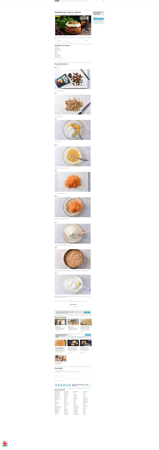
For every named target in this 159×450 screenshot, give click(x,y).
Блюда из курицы (57, 403)
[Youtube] (67, 385)
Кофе (83, 410)
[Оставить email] (78, 335)
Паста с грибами (85, 402)
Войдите (68, 371)
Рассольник (75, 394)
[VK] (59, 385)
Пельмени (84, 394)
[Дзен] (69, 385)
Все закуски (65, 406)
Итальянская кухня (57, 410)
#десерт (65, 301)
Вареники (84, 395)
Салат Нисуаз (66, 395)
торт (81, 296)
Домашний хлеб (76, 403)
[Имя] (64, 373)
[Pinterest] (64, 385)
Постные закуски (76, 409)
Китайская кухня (57, 411)
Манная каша (66, 411)
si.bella (85, 10)
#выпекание (72, 301)
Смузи (84, 413)
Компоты (84, 412)
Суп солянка (75, 396)
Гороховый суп (75, 395)
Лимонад (84, 411)
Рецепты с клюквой (57, 396)
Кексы (74, 402)
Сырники (56, 401)
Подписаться (98, 18)
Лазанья (84, 403)
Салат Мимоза (66, 396)
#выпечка (60, 301)
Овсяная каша (66, 409)
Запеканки (56, 404)
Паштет (65, 404)
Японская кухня (57, 413)
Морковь (56, 193)
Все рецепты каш (66, 414)
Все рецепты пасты (85, 406)
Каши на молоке (66, 413)
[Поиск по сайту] (99, 1)
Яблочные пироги (57, 395)
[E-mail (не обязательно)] (83, 373)
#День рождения (76, 301)
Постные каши (75, 412)
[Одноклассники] (61, 385)
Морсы (84, 409)
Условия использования (84, 337)
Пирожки (75, 404)
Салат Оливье (66, 393)
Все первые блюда (76, 398)
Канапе (65, 402)
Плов (83, 393)
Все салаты (65, 398)
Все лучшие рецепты (57, 406)
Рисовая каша (66, 410)
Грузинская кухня (57, 409)
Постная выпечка (76, 411)
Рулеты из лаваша (66, 401)
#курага (63, 301)
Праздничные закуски (67, 403)
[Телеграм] (56, 385)
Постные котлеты (76, 413)
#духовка (85, 301)
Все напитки (84, 414)
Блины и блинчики (57, 402)
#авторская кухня (68, 301)
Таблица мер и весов (60, 59)
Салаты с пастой (85, 404)
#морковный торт (81, 301)
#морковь (56, 301)
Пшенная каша (66, 412)
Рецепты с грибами (57, 394)
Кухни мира (56, 414)
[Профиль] (103, 1)
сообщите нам (71, 300)
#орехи (58, 301)
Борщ (74, 393)
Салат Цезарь (66, 394)
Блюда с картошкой (57, 393)
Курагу (56, 90)
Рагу (83, 396)
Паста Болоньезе (85, 401)
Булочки (75, 401)
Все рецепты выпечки (76, 406)
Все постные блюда (76, 414)
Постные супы (75, 410)
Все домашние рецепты (58, 398)
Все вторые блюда (85, 398)
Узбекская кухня (57, 412)
